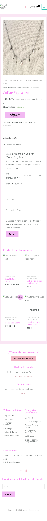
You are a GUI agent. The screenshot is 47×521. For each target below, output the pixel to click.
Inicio (5, 80)
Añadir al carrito (15, 115)
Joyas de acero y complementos (20, 80)
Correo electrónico (14, 210)
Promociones (8, 419)
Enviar (8, 494)
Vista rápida (12, 271)
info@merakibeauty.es (12, 462)
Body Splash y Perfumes (30, 431)
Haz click (39, 455)
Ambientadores (31, 436)
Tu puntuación (13, 175)
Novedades (34, 87)
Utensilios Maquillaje (33, 421)
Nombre (10, 199)
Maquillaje (29, 418)
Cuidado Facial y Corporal (31, 426)
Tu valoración (14, 183)
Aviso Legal (8, 428)
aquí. (5, 459)
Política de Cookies (11, 435)
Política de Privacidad (12, 432)
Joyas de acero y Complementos (31, 441)
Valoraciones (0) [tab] (10, 138)
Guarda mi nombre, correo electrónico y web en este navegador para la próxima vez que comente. (23, 224)
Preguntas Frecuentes (12, 415)
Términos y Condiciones (8, 424)
